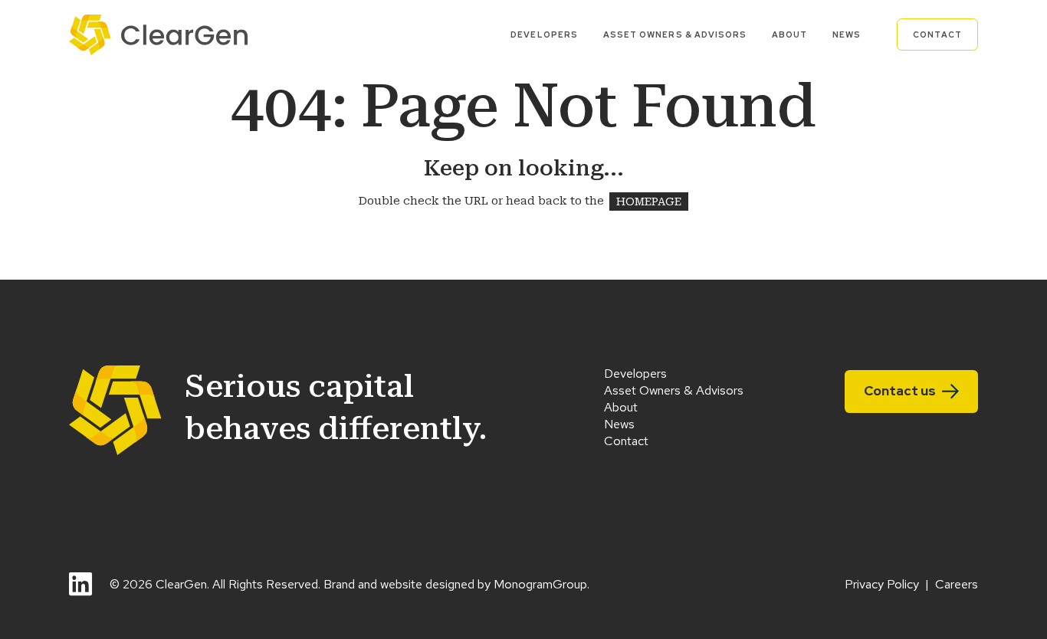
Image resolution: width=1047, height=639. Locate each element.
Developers (635, 373)
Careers (956, 583)
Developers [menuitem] (544, 35)
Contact (626, 441)
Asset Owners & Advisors (673, 390)
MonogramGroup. (541, 583)
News (619, 424)
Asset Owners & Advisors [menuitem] (675, 35)
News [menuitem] (846, 35)
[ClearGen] (158, 35)
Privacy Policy (882, 583)
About (621, 407)
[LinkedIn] (80, 584)
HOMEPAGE (648, 201)
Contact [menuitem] (937, 34)
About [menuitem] (789, 35)
